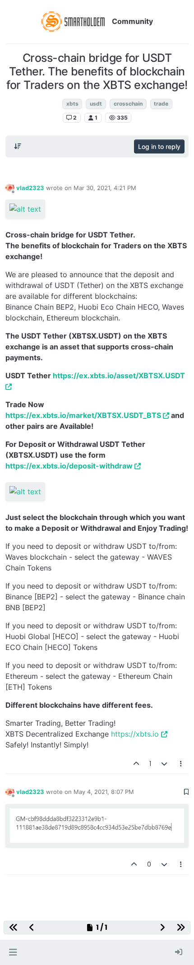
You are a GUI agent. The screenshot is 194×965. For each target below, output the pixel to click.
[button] (13, 952)
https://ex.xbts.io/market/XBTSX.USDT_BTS (83, 415)
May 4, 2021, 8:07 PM (104, 791)
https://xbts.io (135, 733)
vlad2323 (30, 187)
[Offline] (9, 187)
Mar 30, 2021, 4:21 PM (105, 187)
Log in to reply (159, 146)
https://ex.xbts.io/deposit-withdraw (69, 465)
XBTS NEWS (40, 103)
